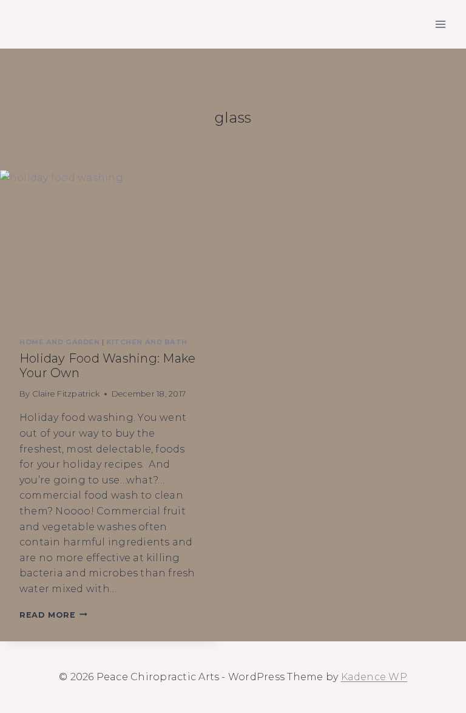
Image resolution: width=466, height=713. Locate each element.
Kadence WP (374, 677)
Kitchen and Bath (146, 342)
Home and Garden (59, 342)
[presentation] (110, 244)
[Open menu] (440, 24)
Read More (53, 614)
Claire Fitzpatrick (66, 393)
